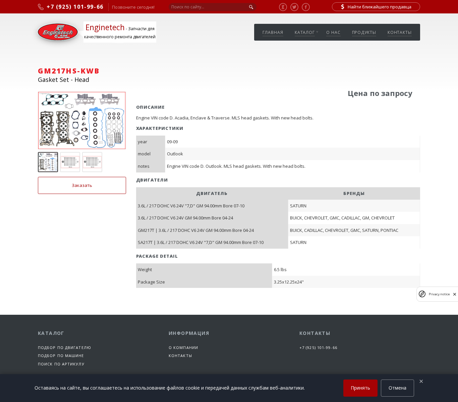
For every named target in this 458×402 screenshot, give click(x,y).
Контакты (400, 32)
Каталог (305, 32)
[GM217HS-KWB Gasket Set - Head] (82, 120)
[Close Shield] (454, 294)
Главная (273, 32)
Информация (189, 333)
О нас (333, 32)
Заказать (82, 185)
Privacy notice (439, 294)
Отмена (397, 388)
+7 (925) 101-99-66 (318, 347)
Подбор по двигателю (64, 347)
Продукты (364, 32)
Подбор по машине (61, 355)
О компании (183, 347)
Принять (360, 388)
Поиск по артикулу (61, 363)
